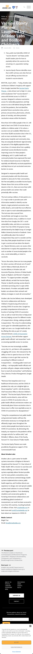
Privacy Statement (16, 651)
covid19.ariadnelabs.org (19, 510)
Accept (16, 642)
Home (3, 16)
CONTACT (16, 601)
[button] (30, 626)
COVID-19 (11, 16)
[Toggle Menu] (28, 7)
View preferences (16, 647)
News (19, 16)
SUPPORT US (16, 595)
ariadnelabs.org (22, 508)
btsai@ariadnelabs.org (13, 523)
